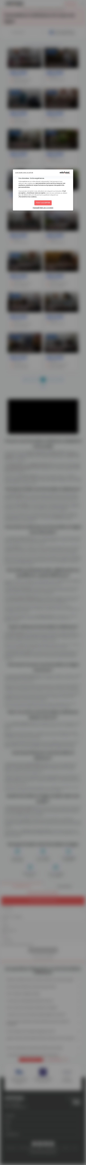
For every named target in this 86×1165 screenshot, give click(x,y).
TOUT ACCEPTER (43, 203)
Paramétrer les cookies (43, 208)
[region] (43, 190)
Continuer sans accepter (24, 172)
